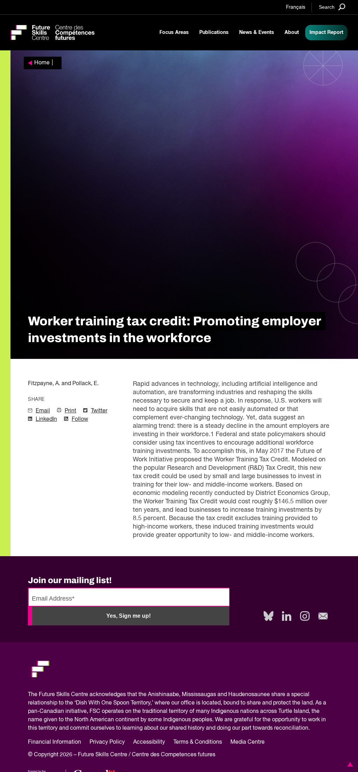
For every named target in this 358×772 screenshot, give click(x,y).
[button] (349, 764)
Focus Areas (174, 32)
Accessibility (149, 742)
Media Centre (247, 742)
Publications (214, 32)
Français (295, 7)
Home (42, 63)
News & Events (256, 32)
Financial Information (54, 742)
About (292, 32)
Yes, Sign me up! (128, 616)
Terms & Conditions (197, 742)
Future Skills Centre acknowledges (82, 694)
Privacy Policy (107, 742)
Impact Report (326, 32)
